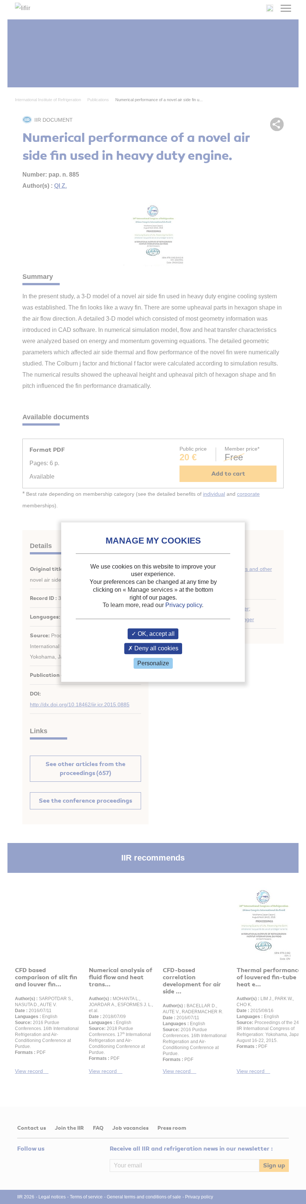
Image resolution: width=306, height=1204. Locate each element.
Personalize (153, 663)
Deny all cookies (155, 648)
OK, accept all (155, 634)
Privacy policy (183, 605)
